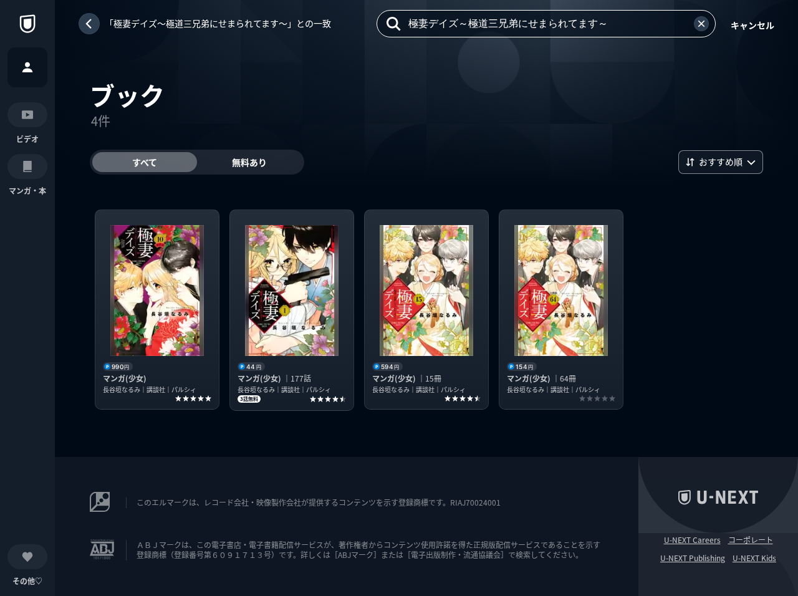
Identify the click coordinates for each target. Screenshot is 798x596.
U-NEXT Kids (754, 558)
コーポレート (750, 540)
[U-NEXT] (27, 24)
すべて (144, 162)
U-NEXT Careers (692, 540)
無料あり (249, 162)
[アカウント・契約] (27, 67)
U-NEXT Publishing (692, 558)
